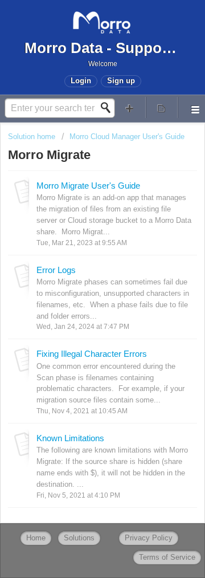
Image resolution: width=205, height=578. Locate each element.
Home (36, 538)
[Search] (108, 107)
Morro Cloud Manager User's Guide (126, 136)
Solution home (33, 136)
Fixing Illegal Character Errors (91, 354)
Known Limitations (70, 438)
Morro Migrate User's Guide (88, 185)
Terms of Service (167, 557)
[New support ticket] (130, 107)
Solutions (79, 538)
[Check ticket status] (162, 107)
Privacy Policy (149, 538)
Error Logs (56, 270)
